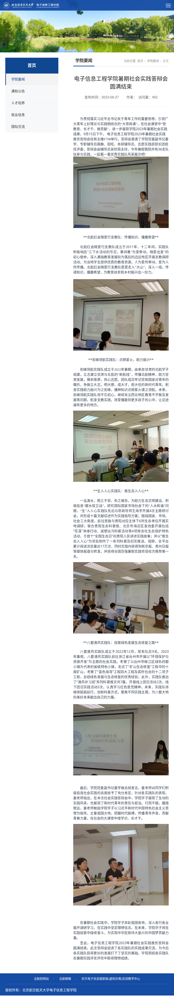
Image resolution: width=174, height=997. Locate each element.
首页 (140, 61)
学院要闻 (153, 61)
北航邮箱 (65, 978)
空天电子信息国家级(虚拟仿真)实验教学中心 (110, 978)
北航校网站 (41, 978)
